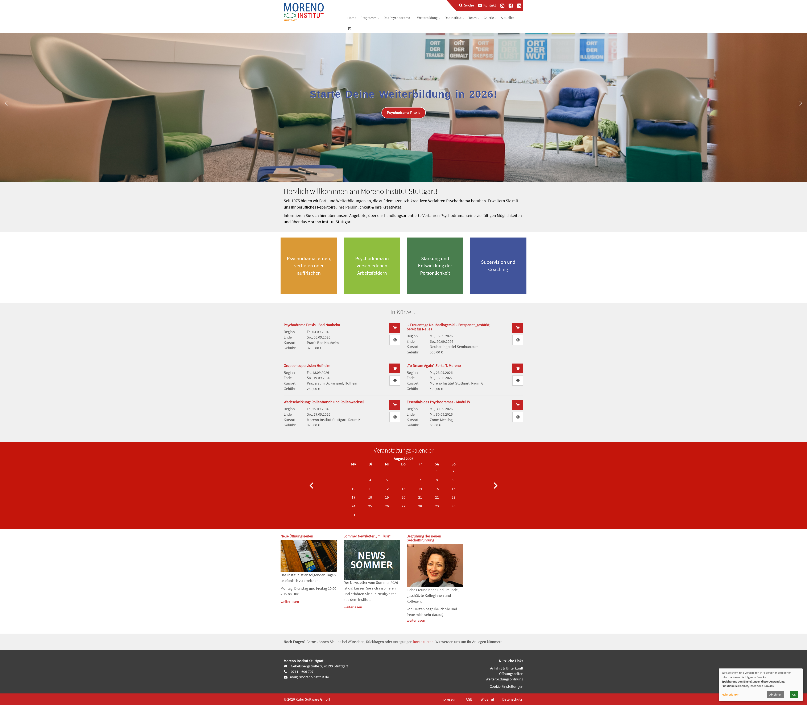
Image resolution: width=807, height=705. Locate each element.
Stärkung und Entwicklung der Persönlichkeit (435, 265)
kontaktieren (423, 641)
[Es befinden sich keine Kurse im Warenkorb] (349, 28)
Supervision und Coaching (498, 265)
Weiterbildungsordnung (504, 679)
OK (794, 694)
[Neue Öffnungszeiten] (309, 556)
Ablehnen (775, 694)
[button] (6, 103)
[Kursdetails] (394, 340)
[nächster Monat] (495, 485)
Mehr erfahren (730, 694)
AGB (469, 699)
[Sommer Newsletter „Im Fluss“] (372, 560)
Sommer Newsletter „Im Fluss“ (367, 536)
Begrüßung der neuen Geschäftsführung (424, 538)
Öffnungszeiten (511, 673)
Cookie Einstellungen (506, 686)
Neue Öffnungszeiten (297, 536)
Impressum (448, 699)
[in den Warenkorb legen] (394, 328)
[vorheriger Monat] (311, 485)
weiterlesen (290, 601)
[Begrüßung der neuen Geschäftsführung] (435, 565)
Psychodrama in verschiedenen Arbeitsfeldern (372, 265)
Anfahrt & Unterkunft (506, 668)
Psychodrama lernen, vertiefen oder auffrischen (309, 265)
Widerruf (487, 699)
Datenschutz (512, 699)
